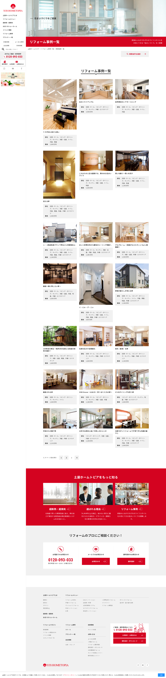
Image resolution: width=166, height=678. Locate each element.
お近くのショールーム (10, 26)
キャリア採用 (92, 629)
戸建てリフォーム (70, 603)
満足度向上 (46, 608)
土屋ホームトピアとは (10, 15)
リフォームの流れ (70, 600)
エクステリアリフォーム (90, 608)
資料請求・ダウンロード (95, 647)
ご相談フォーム (92, 642)
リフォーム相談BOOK (49, 632)
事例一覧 (68, 629)
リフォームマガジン (49, 625)
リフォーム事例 (8, 34)
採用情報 (19, 45)
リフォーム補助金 (107, 605)
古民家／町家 (87, 603)
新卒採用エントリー (94, 655)
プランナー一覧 (8, 37)
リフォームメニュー (9, 19)
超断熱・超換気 (8, 23)
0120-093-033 (14, 56)
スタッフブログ (47, 638)
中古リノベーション (71, 608)
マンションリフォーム (72, 605)
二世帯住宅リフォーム (108, 600)
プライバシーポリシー (69, 675)
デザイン (45, 605)
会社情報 (6, 45)
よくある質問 (19, 42)
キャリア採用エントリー (95, 653)
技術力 (45, 603)
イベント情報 (7, 30)
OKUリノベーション (89, 600)
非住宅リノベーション (89, 611)
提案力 (45, 600)
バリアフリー (106, 603)
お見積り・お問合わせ (129, 635)
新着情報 (6, 42)
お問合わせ (96, 561)
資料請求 (131, 561)
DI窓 (66, 611)
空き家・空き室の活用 (126, 603)
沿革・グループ (70, 645)
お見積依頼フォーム (94, 650)
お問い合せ (91, 634)
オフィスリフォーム (126, 600)
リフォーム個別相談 (94, 644)
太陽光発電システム (89, 605)
